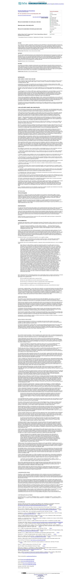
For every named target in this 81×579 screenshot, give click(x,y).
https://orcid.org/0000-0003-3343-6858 (29, 564)
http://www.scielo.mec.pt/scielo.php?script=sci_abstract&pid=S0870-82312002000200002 (47, 522)
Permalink (52, 34)
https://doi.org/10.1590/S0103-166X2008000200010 (29, 530)
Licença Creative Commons (56, 573)
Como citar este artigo (54, 21)
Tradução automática (54, 23)
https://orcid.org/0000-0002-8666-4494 (27, 561)
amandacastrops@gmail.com (32, 556)
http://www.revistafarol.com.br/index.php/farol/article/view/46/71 (29, 549)
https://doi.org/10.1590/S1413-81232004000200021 (48, 509)
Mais (52, 31)
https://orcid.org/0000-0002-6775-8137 (29, 562)
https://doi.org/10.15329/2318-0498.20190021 (24, 15)
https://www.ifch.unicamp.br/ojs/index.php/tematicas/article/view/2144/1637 (35, 552)
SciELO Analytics (54, 14)
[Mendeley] (50, 31)
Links (51, 505)
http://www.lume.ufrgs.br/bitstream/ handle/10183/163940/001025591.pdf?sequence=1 (32, 505)
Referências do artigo (54, 20)
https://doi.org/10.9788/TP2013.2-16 (29, 513)
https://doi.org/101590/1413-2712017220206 (38, 536)
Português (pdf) (53, 17)
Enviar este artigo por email (55, 25)
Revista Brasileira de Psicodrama (26, 10)
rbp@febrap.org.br (40, 578)
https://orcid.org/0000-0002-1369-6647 (27, 559)
